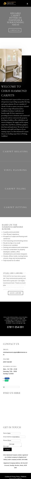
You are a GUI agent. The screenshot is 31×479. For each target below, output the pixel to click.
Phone (5, 445)
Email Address (7, 442)
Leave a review (15, 298)
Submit (7, 454)
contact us (15, 30)
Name (5, 438)
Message (6, 451)
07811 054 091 (15, 332)
